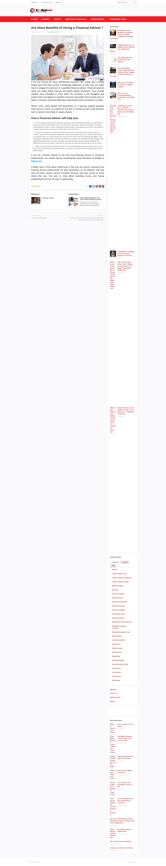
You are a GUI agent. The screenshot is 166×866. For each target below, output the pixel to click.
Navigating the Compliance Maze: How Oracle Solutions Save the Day (126, 253)
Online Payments (117, 648)
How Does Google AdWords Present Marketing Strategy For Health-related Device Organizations (122, 821)
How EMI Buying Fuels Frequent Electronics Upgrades (124, 59)
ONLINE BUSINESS (97, 19)
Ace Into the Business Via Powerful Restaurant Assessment (125, 800)
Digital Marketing (117, 586)
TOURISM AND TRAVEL (117, 19)
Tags (113, 565)
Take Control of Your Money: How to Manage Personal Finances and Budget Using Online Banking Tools (125, 266)
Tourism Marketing (118, 660)
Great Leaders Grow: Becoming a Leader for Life (124, 784)
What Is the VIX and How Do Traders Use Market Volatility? (125, 84)
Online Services (117, 652)
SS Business (36, 862)
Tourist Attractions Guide (120, 664)
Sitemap (57, 2)
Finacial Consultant (118, 594)
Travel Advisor (116, 668)
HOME (35, 19)
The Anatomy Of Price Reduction (120, 841)
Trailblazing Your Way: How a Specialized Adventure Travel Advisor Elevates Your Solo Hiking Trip (125, 110)
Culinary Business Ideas (119, 573)
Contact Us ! (34, 2)
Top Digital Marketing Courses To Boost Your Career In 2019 (124, 738)
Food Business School (118, 614)
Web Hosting (116, 680)
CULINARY (45, 19)
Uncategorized (116, 676)
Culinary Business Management (122, 577)
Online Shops (116, 656)
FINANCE (57, 19)
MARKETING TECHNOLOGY (76, 19)
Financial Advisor (36, 186)
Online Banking (117, 636)
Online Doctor (116, 644)
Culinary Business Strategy (120, 582)
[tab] (115, 562)
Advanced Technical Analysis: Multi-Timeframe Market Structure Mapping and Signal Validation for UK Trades (122, 72)
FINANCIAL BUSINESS (119, 602)
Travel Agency (116, 672)
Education (115, 590)
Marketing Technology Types (121, 632)
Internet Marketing (118, 618)
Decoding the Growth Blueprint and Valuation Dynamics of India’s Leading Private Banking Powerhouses (121, 34)
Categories (115, 562)
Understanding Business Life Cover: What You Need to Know (90, 198)
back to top (132, 862)
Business (114, 569)
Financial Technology (118, 610)
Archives (125, 562)
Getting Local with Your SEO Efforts (121, 848)
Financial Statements (118, 606)
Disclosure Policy (47, 2)
